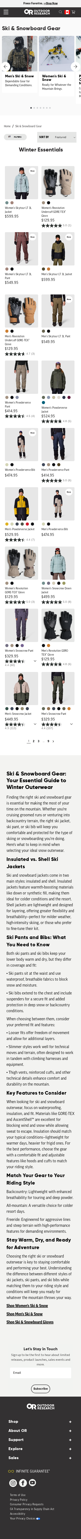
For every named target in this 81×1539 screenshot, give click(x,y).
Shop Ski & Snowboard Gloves (29, 1322)
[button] (73, 11)
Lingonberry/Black (27, 524)
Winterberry (69, 397)
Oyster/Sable (58, 397)
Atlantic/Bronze (27, 708)
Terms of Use (18, 1495)
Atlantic (17, 524)
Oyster (53, 583)
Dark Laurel (43, 397)
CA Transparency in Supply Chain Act (32, 1509)
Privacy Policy (19, 1500)
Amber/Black (6, 524)
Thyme (6, 202)
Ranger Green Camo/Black (22, 708)
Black (48, 202)
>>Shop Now (51, 3)
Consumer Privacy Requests (27, 1504)
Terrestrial (12, 202)
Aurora (43, 402)
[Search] (55, 11)
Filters (18, 137)
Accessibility (17, 1514)
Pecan (48, 708)
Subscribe (40, 1388)
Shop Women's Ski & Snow (27, 1306)
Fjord (48, 397)
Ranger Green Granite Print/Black (22, 524)
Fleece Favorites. (33, 3)
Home (7, 126)
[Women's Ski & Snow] (56, 66)
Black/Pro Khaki (53, 397)
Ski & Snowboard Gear (28, 126)
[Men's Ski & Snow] (19, 64)
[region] (40, 3)
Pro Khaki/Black (6, 464)
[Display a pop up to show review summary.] (35, 662)
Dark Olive (58, 464)
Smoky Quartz (48, 583)
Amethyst (22, 645)
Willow (63, 583)
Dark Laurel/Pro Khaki (6, 708)
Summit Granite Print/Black (63, 397)
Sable (43, 202)
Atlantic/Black (43, 464)
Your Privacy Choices (23, 1518)
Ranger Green (43, 331)
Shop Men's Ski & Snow (24, 1314)
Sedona (48, 269)
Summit (17, 397)
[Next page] (53, 741)
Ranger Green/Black (43, 269)
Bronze (6, 331)
